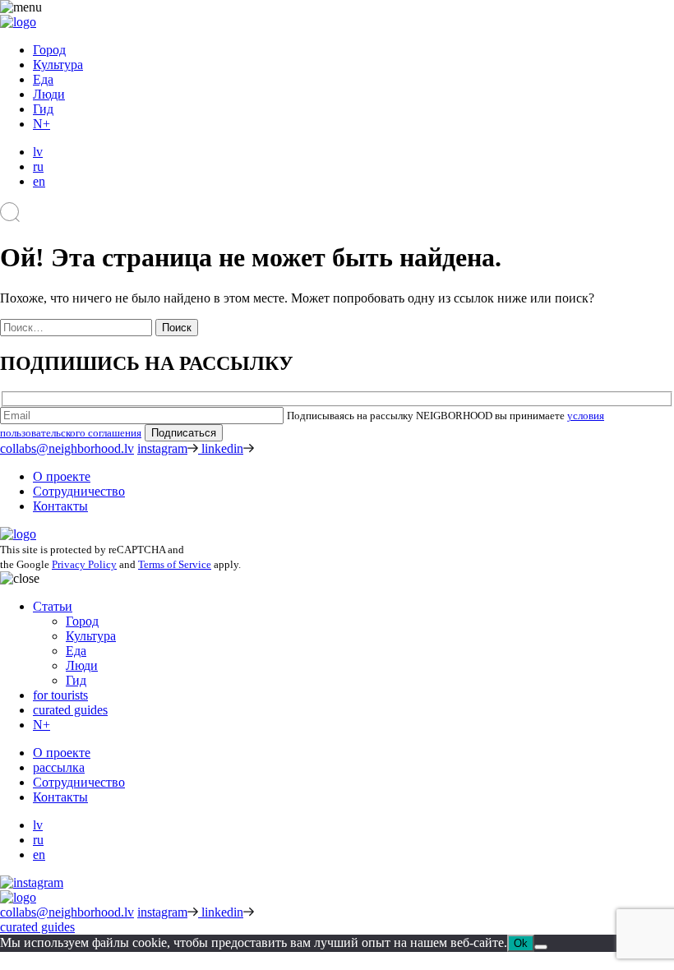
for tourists (60, 695)
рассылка (59, 767)
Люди (49, 94)
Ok (521, 943)
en (39, 181)
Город (49, 50)
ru (38, 166)
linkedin (222, 448)
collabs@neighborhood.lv (67, 448)
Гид (43, 109)
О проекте (61, 476)
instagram (162, 448)
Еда (43, 79)
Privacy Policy (84, 564)
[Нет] (540, 947)
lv (38, 152)
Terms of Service (174, 564)
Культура (58, 65)
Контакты (60, 506)
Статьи (52, 606)
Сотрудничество (79, 491)
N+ (41, 124)
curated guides (70, 710)
